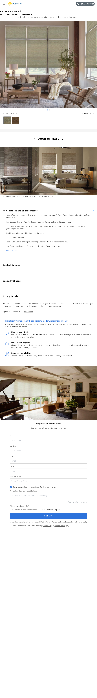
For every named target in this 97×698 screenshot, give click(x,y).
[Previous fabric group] (80, 113)
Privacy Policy (47, 526)
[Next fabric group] (93, 113)
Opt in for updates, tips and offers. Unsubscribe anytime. (34, 487)
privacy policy (83, 522)
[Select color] (7, 120)
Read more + (12, 251)
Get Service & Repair (51, 509)
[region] (48, 66)
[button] (3, 3)
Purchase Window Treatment (24, 509)
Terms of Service (60, 526)
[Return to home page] (15, 3)
